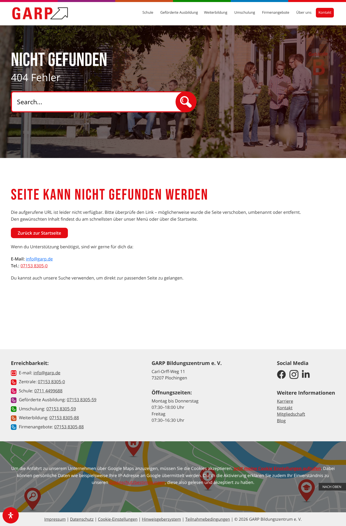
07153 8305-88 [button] (64, 417)
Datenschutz (81, 519)
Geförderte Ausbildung (179, 12)
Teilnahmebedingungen (207, 519)
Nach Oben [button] (332, 486)
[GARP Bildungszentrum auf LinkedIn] (306, 375)
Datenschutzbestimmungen (137, 482)
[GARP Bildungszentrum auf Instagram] (294, 375)
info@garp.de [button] (46, 373)
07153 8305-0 (34, 266)
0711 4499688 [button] (48, 391)
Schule (148, 12)
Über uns (304, 12)
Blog (281, 421)
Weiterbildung (216, 12)
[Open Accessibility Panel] (11, 515)
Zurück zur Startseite (39, 233)
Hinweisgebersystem (161, 519)
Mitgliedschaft (291, 414)
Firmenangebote (276, 12)
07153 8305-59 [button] (82, 399)
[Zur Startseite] (40, 13)
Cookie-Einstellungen (118, 519)
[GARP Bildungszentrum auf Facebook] (281, 375)
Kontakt (324, 12)
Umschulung (245, 12)
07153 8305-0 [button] (51, 381)
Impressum (55, 519)
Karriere (285, 401)
